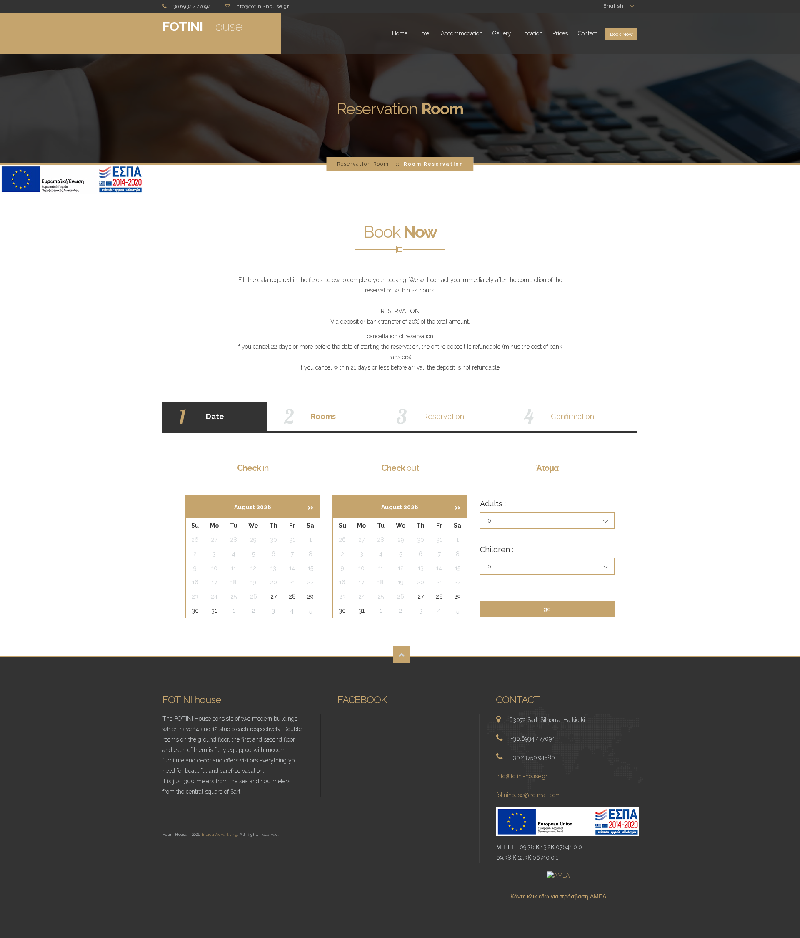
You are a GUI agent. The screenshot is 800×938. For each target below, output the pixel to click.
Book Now (621, 34)
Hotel (424, 33)
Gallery (501, 33)
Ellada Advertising (220, 834)
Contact (587, 33)
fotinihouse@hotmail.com (528, 795)
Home (400, 33)
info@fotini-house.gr (522, 776)
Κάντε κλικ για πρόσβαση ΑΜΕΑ (558, 896)
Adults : (493, 503)
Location (531, 33)
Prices (560, 33)
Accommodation (461, 33)
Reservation (363, 164)
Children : (496, 549)
